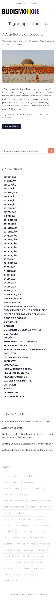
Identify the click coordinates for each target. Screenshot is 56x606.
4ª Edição (10, 271)
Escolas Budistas (15, 345)
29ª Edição (10, 255)
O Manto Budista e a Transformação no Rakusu (27, 421)
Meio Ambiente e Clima (18, 369)
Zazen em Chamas (12, 428)
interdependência (26, 543)
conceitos (9, 513)
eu (36, 525)
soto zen (24, 568)
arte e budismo (30, 114)
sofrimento (9, 568)
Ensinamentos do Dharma (20, 341)
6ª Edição (10, 279)
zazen (27, 574)
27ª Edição (10, 247)
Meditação (11, 365)
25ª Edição (10, 239)
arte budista (14, 114)
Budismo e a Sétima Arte (19, 306)
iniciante (8, 543)
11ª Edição (10, 180)
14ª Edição (10, 192)
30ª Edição (10, 263)
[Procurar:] (24, 151)
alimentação (10, 476)
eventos (46, 525)
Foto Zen (10, 353)
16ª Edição (10, 200)
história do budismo (14, 537)
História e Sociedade (17, 357)
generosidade (37, 531)
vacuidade (38, 568)
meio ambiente (12, 550)
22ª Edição (10, 228)
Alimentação (12, 294)
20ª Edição (10, 220)
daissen (22, 513)
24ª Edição (10, 235)
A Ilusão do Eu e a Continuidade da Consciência (27, 450)
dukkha (7, 525)
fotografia (9, 531)
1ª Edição (9, 216)
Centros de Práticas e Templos (24, 314)
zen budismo (11, 580)
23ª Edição (10, 231)
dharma (40, 519)
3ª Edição (10, 267)
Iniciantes (10, 361)
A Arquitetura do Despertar (23, 34)
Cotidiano (10, 322)
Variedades (11, 392)
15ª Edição (10, 196)
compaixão (46, 506)
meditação (44, 543)
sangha (7, 562)
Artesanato (12, 302)
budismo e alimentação (16, 494)
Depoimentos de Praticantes (23, 329)
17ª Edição (10, 204)
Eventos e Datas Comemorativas (25, 349)
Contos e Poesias (15, 318)
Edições (9, 337)
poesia (7, 556)
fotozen (22, 531)
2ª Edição (10, 259)
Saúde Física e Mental (18, 380)
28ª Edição (10, 251)
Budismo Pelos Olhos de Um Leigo (25, 310)
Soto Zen (10, 384)
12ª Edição (10, 184)
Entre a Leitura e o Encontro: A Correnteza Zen (27, 443)
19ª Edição (10, 212)
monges (28, 550)
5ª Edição (10, 275)
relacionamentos (35, 556)
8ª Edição (34, 41)
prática (18, 556)
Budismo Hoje (14, 41)
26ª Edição (10, 243)
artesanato (29, 482)
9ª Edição (10, 290)
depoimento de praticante (17, 519)
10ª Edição (10, 177)
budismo (37, 488)
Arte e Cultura (47, 41)
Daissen (9, 326)
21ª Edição (10, 224)
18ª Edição (10, 208)
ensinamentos (23, 525)
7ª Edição (10, 282)
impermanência (37, 537)
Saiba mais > (11, 126)
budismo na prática (14, 500)
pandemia (42, 550)
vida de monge (12, 574)
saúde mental (23, 562)
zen (36, 574)
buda (25, 488)
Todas (8, 388)
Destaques (11, 333)
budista (32, 506)
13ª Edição (10, 188)
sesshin (38, 562)
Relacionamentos (15, 377)
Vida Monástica (14, 396)
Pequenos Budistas (16, 373)
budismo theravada (14, 506)
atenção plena (11, 488)
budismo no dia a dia (39, 500)
